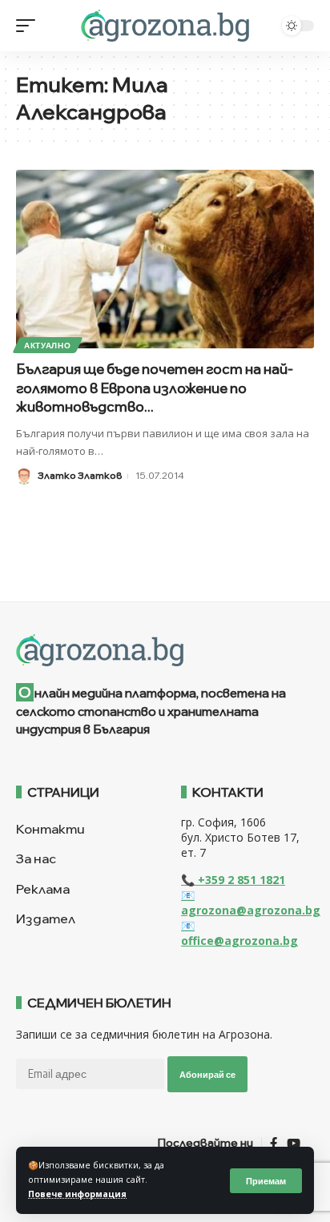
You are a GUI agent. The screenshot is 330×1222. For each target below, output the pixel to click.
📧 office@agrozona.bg (239, 933)
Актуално (47, 345)
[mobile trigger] (29, 25)
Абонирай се (207, 1074)
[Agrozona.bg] (164, 26)
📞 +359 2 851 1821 (233, 879)
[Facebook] (273, 1143)
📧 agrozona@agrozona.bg (250, 902)
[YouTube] (293, 1143)
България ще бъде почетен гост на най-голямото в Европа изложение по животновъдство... (154, 388)
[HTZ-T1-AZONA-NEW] (165, 650)
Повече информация (77, 1194)
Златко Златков (80, 475)
